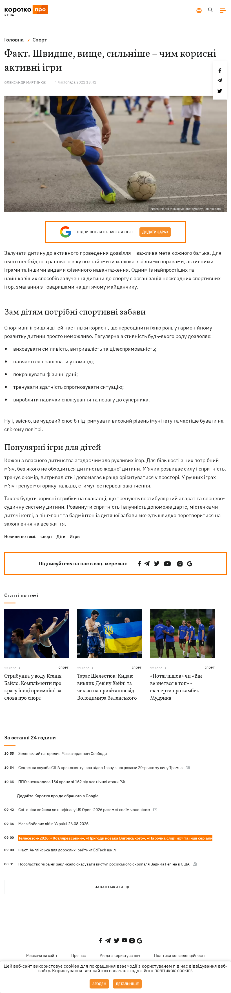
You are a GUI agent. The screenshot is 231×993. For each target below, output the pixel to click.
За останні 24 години (30, 737)
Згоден (99, 983)
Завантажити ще (112, 887)
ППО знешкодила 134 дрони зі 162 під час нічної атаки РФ (71, 781)
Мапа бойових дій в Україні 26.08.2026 (53, 823)
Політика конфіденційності (179, 955)
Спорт (64, 667)
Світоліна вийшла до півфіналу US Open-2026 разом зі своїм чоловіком (84, 809)
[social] (139, 564)
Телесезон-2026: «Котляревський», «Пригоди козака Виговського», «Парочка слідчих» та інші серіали (115, 838)
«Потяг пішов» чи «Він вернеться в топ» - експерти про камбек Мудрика (176, 687)
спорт (46, 536)
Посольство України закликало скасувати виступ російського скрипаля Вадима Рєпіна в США (104, 864)
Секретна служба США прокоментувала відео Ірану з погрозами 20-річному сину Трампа (100, 767)
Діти (60, 536)
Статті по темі (21, 595)
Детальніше (127, 983)
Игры (75, 536)
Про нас (78, 955)
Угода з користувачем (120, 955)
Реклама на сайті (41, 955)
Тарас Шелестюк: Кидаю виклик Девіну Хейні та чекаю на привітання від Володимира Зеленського (107, 687)
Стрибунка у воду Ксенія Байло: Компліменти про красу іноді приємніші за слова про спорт (32, 687)
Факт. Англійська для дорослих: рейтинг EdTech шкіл (67, 850)
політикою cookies (173, 971)
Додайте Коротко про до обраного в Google (58, 795)
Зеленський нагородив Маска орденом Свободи (62, 753)
